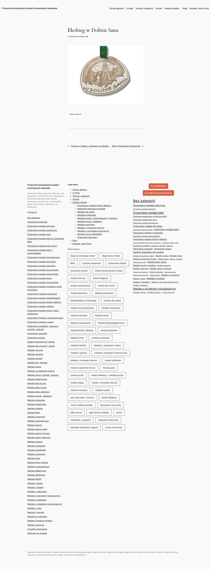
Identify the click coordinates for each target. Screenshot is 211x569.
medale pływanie (109, 330)
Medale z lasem (35, 483)
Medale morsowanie (80, 323)
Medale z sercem (35, 512)
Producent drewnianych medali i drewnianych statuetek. (30, 8)
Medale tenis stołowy (37, 462)
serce (119, 412)
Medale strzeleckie (36, 450)
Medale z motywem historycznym (43, 496)
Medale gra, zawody (37, 362)
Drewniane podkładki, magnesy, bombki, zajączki (153, 246)
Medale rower (77, 338)
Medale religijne (35, 408)
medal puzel (109, 368)
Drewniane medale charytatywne (43, 257)
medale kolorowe (78, 315)
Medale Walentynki (36, 471)
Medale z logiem (35, 487)
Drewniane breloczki (37, 222)
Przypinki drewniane (37, 529)
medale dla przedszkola (82, 308)
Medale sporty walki (37, 429)
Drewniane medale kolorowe (41, 266)
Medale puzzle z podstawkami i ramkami (97, 218)
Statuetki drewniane (108, 420)
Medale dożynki (35, 350)
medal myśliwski (113, 360)
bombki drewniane (92, 263)
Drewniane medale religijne (40, 306)
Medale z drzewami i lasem (107, 345)
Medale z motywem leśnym (90, 228)
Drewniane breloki (117, 263)
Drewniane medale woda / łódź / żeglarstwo (147, 243)
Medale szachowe (36, 454)
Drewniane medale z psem (40, 322)
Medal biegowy (75, 114)
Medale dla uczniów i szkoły (41, 346)
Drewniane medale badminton (42, 230)
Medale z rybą (34, 508)
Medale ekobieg (35, 354)
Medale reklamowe (36, 404)
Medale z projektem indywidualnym (44, 504)
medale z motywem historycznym (110, 353)
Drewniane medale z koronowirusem (45, 318)
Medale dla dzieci (86, 212)
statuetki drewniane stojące (84, 427)
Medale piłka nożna (36, 387)
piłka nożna (76, 412)
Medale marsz (34, 367)
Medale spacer (34, 425)
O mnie (129, 8)
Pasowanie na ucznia (110, 405)
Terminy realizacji (144, 8)
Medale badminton (104, 293)
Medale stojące (34, 442)
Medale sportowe (86, 224)
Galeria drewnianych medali (108, 271)
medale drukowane (110, 308)
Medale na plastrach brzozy (41, 371)
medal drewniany (78, 293)
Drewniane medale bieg (78, 36)
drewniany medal (78, 271)
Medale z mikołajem (37, 491)
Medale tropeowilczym (38, 466)
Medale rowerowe (36, 417)
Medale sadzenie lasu (38, 421)
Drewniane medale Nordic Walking (44, 302)
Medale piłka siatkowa (38, 392)
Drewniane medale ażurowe (41, 226)
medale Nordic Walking (81, 330)
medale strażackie (101, 338)
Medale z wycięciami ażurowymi (93, 231)
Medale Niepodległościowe (111, 323)
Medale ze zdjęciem (37, 516)
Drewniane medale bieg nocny (42, 246)
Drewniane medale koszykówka (42, 270)
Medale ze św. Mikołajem (89, 234)
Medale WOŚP (34, 479)
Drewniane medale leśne (39, 278)
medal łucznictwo (79, 390)
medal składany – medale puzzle (107, 375)
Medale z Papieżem (37, 500)
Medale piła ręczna (36, 383)
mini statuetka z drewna (82, 397)
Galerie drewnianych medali (41, 342)
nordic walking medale (81, 405)
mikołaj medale (102, 390)
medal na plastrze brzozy (82, 368)
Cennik (158, 8)
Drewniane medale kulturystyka (42, 274)
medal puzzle (77, 375)
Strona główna (116, 8)
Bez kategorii (33, 218)
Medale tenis (33, 458)
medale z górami (78, 353)
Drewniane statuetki (37, 333)
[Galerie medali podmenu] (179, 8)
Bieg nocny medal (111, 256)
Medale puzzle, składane (39, 396)
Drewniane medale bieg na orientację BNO (150, 216)
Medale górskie (34, 358)
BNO (72, 263)
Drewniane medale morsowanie (42, 282)
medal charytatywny (80, 285)
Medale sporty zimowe (38, 433)
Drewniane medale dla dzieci (41, 261)
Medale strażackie (36, 446)
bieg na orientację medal (82, 256)
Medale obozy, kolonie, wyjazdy (43, 375)
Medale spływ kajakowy (39, 437)
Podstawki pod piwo (87, 237)
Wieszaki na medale (37, 533)
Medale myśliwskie (86, 215)
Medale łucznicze (35, 525)
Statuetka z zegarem (80, 420)
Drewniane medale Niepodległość (43, 298)
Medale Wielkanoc (36, 475)
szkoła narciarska (113, 427)
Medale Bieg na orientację (83, 300)
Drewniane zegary (36, 338)
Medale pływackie (36, 400)
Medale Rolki (33, 412)
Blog (185, 8)
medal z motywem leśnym (104, 382)
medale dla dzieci (112, 300)
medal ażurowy (77, 278)
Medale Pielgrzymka (37, 379)
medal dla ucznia (106, 285)
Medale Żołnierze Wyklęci (39, 520)
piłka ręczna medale (99, 412)
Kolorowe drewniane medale (91, 209)
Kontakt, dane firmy (199, 8)
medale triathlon (78, 345)
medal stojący (77, 382)
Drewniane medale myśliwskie (42, 294)
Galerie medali (171, 8)
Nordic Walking (109, 397)
